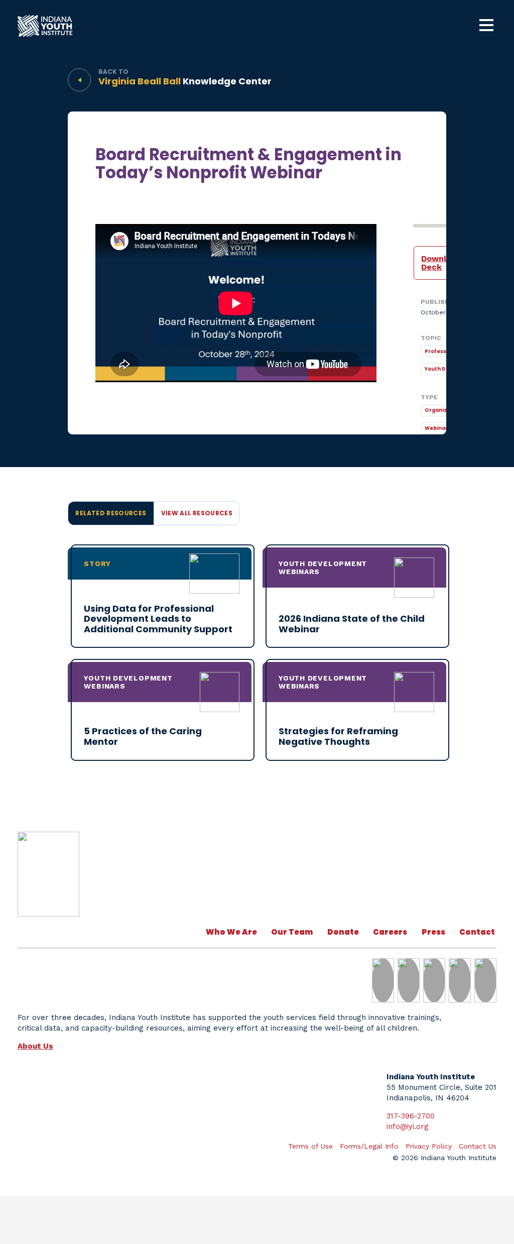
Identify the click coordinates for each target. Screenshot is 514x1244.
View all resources (196, 513)
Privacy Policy (429, 1146)
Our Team (292, 932)
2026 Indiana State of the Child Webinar (352, 623)
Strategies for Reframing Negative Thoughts (338, 736)
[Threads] (485, 980)
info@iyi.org (408, 1126)
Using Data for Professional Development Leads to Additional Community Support (158, 618)
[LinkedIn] (383, 980)
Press (433, 932)
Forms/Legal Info (369, 1146)
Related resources (110, 513)
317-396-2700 (411, 1115)
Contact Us (482, 932)
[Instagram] (434, 980)
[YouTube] (409, 980)
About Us (35, 1046)
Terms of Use (310, 1146)
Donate (343, 932)
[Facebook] (460, 980)
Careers (390, 932)
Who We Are (231, 932)
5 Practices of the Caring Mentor (143, 736)
